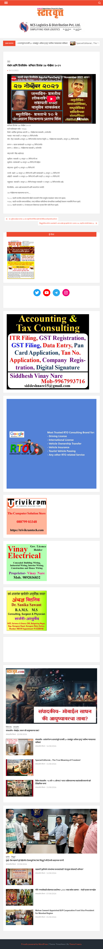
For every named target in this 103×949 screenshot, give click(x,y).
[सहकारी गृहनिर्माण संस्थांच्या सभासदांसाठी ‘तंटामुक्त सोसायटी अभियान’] (19, 876)
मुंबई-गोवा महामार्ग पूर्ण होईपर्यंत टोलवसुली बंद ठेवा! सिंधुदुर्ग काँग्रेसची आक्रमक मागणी (35, 860)
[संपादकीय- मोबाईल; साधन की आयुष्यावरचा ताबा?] (51, 696)
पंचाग (8, 61)
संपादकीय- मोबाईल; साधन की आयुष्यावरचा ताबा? (22, 730)
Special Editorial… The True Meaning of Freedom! (73, 43)
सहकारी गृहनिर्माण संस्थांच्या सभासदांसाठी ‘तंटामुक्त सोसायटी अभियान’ (59, 869)
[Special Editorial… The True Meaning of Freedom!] (47, 43)
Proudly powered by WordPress (34, 944)
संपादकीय (16, 727)
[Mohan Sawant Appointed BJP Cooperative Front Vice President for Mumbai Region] (19, 917)
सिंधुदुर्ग (13, 857)
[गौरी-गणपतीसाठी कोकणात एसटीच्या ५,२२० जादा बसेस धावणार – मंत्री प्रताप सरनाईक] (19, 897)
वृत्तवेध (8, 857)
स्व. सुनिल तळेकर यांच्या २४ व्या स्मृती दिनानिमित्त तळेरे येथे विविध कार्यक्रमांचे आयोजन (33, 219)
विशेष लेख (9, 727)
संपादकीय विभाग (11, 734)
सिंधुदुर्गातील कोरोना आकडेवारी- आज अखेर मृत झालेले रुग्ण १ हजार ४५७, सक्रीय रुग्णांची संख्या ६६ (66, 223)
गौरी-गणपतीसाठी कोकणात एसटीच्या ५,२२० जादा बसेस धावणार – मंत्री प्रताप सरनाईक (65, 890)
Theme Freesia (75, 944)
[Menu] (5, 2)
